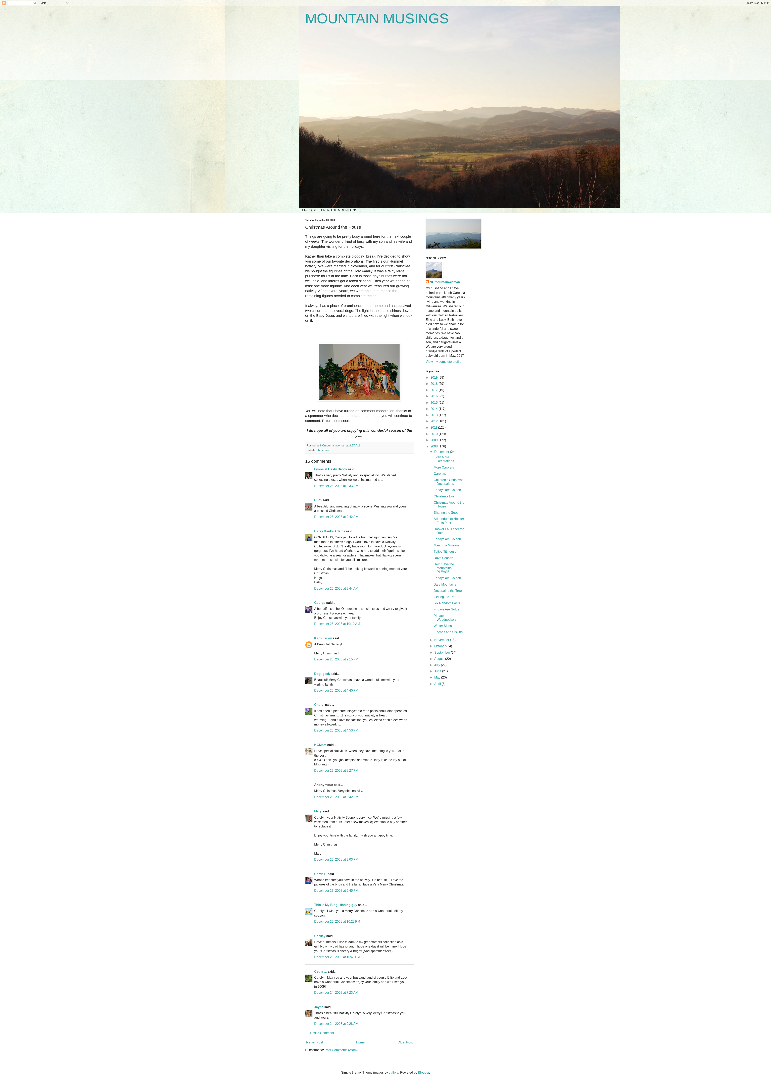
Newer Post (314, 1042)
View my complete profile (443, 361)
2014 (434, 409)
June (438, 671)
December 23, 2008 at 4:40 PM (336, 690)
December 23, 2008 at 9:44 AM (336, 588)
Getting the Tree (445, 597)
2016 (434, 396)
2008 (434, 446)
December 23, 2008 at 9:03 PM (336, 859)
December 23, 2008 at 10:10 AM (337, 624)
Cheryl (319, 704)
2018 (434, 383)
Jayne (318, 1007)
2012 (434, 421)
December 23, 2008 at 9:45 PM (336, 890)
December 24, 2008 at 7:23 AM (336, 992)
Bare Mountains (445, 584)
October (440, 646)
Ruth (318, 500)
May (437, 677)
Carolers (440, 473)
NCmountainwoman (445, 282)
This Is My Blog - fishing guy (335, 905)
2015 (434, 402)
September (442, 652)
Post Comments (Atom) (341, 1050)
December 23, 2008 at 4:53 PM (336, 730)
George (319, 602)
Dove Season (443, 558)
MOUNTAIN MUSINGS (377, 18)
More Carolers (444, 467)
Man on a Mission (446, 545)
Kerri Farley (323, 638)
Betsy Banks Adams (329, 531)
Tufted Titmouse (445, 551)
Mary (318, 811)
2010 (434, 434)
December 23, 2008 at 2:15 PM (336, 659)
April (438, 684)
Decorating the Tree (448, 590)
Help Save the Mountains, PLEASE (444, 568)
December (442, 451)
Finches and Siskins (448, 632)
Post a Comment (322, 1033)
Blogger (423, 1072)
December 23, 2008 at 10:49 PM (337, 957)
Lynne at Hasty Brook (330, 469)
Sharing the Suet (446, 512)
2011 (434, 427)
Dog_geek (322, 673)
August (439, 658)
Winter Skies (443, 626)
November (442, 640)
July (437, 665)
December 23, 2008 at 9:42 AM (336, 517)
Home (360, 1042)
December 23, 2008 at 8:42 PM (336, 797)
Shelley (319, 936)
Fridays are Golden (447, 490)
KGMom (320, 745)
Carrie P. (320, 874)
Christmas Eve (444, 496)
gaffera (394, 1072)
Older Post (405, 1042)
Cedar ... (320, 971)
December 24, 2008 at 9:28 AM (336, 1023)
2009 (434, 440)
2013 (434, 415)
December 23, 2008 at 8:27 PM (336, 770)
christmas (323, 450)
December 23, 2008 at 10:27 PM (337, 921)
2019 (434, 377)
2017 (434, 390)
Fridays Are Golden (447, 609)
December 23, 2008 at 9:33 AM (336, 486)
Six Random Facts (447, 603)
